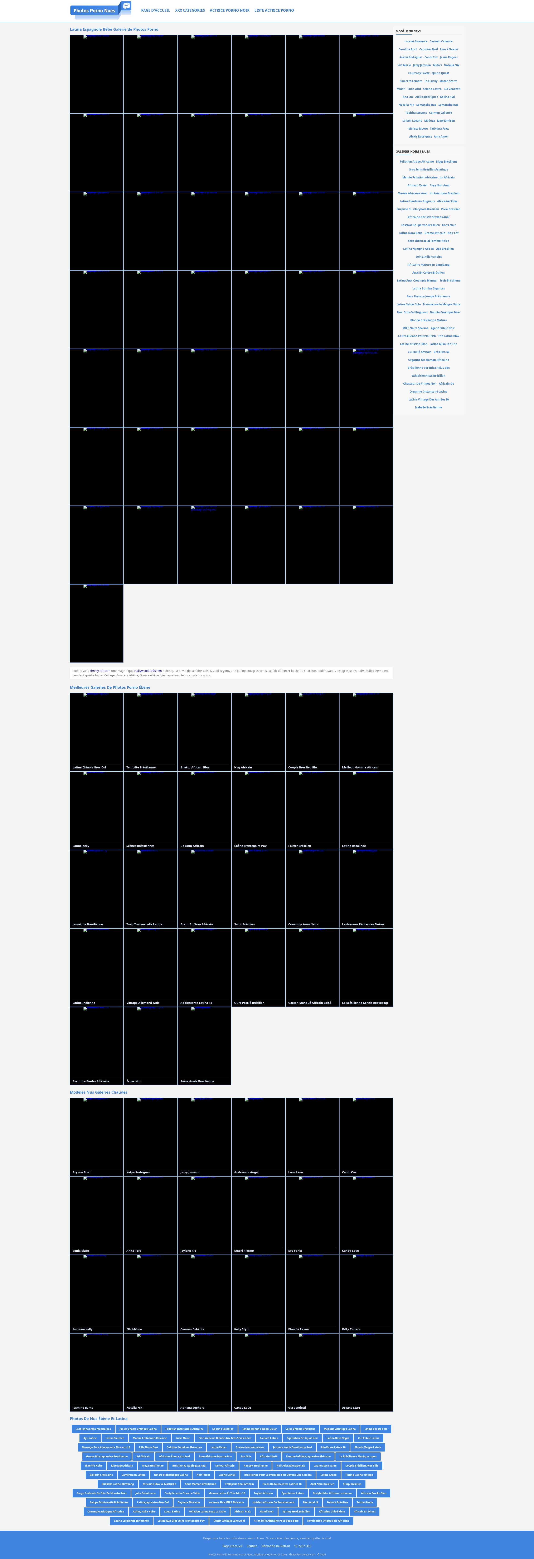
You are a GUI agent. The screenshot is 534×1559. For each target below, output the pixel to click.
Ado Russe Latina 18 (333, 1447)
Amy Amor (441, 136)
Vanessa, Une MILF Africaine (226, 1502)
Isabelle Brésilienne (428, 407)
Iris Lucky (430, 81)
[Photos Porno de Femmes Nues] (101, 19)
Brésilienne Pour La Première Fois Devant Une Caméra (278, 1475)
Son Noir (246, 1456)
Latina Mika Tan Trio (443, 344)
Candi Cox (431, 57)
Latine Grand (328, 1475)
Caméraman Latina (133, 1475)
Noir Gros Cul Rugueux (412, 312)
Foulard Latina (269, 1438)
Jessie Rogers (448, 57)
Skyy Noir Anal (440, 185)
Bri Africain (143, 1456)
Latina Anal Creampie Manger (417, 280)
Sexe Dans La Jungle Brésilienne (428, 296)
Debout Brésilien (337, 1502)
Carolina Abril (408, 49)
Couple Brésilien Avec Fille (361, 1465)
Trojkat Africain (263, 1493)
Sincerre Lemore (411, 81)
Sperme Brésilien (223, 1429)
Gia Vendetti (452, 89)
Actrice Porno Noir (229, 10)
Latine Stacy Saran (325, 1465)
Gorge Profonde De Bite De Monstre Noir (102, 1493)
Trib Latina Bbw (448, 336)
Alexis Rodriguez (411, 57)
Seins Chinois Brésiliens (300, 1429)
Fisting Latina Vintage (359, 1475)
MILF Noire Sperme (415, 328)
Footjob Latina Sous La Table (182, 1493)
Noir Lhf (452, 233)
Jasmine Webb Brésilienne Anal (292, 1447)
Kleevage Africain (122, 1465)
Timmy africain (99, 671)
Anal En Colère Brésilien (428, 272)
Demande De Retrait (276, 1546)
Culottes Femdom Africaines (184, 1447)
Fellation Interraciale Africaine (184, 1429)
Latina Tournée (115, 1438)
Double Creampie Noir (445, 312)
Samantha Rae (426, 105)
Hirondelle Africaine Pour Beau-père (276, 1520)
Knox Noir (449, 225)
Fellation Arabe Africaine (417, 161)
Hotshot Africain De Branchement (273, 1502)
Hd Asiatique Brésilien (444, 193)
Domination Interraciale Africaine (328, 1520)
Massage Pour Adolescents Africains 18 (106, 1447)
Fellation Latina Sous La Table (207, 1511)
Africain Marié (268, 1456)
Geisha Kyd (447, 97)
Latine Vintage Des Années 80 (429, 399)
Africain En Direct (364, 1511)
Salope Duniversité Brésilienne (109, 1502)
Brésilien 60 (441, 352)
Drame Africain (434, 233)
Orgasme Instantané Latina (428, 391)
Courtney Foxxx (419, 73)
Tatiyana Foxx (439, 128)
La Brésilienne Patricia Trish (417, 336)
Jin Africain (447, 177)
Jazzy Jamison (422, 65)
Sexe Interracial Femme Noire (428, 241)
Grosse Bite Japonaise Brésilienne (107, 1456)
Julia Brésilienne (145, 1493)
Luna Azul (414, 89)
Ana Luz (408, 97)
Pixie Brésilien (451, 209)
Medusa (429, 121)
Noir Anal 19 (310, 1502)
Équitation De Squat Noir (302, 1438)
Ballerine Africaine (101, 1475)
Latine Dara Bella (410, 233)
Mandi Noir (267, 1511)
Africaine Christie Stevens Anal (429, 217)
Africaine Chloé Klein (332, 1511)
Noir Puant (203, 1475)
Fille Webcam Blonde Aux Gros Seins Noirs (225, 1438)
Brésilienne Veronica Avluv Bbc (429, 368)
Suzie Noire (183, 1438)
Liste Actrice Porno (274, 10)
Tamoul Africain (225, 1465)
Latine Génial (227, 1475)
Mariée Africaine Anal (412, 193)
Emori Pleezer (449, 49)
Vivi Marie (404, 65)
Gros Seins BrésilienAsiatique (428, 169)
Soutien (252, 1546)
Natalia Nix (452, 65)
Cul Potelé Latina (368, 1438)
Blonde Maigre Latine (367, 1447)
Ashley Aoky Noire (144, 1511)
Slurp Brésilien (352, 1484)
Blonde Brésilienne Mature (428, 320)
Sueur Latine (172, 1511)
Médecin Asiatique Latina (340, 1429)
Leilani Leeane (412, 121)
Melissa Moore (418, 128)
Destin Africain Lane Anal (229, 1520)
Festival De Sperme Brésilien (420, 225)
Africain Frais (242, 1511)
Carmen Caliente (441, 41)
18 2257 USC (302, 1546)
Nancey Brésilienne (255, 1465)
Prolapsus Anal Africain (239, 1484)
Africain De (446, 383)
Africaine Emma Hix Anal (174, 1456)
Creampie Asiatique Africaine (106, 1511)
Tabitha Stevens (416, 113)
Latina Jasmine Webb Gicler (259, 1429)
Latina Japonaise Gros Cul (153, 1502)
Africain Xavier (418, 185)
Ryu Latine (90, 1438)
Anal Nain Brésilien (322, 1484)
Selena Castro (432, 89)
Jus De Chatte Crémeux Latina (138, 1429)
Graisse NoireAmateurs (250, 1447)
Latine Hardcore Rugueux (417, 201)
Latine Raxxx (219, 1447)
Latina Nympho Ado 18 (418, 249)
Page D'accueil (155, 10)
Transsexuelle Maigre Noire (441, 304)
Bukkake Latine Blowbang (118, 1484)
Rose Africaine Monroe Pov (215, 1456)
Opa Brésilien (445, 249)
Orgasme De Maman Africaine (428, 360)
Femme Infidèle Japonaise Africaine (308, 1456)
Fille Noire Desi (148, 1447)
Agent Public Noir (443, 328)
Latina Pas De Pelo (375, 1429)
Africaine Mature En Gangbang (429, 265)
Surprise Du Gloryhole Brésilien (418, 209)
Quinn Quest (440, 73)
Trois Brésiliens (450, 280)
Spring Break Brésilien (296, 1511)
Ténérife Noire (93, 1465)
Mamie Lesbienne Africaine (150, 1438)
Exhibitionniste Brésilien (428, 376)
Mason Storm (448, 81)
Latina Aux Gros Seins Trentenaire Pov (181, 1520)
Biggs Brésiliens (446, 161)
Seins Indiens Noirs (429, 257)
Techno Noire (365, 1502)
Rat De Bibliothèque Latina (171, 1475)
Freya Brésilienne (153, 1465)
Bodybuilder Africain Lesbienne (332, 1493)
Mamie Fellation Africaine (420, 177)
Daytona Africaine (189, 1502)
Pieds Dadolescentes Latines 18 (282, 1484)
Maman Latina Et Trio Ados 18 (227, 1493)
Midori (437, 65)
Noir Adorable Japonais (290, 1465)
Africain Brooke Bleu (373, 1493)
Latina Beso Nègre (338, 1438)
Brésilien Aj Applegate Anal (189, 1465)
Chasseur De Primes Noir (420, 383)
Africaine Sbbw (447, 201)
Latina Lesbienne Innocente (131, 1520)
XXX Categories (190, 10)
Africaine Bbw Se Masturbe (159, 1484)
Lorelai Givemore (416, 41)
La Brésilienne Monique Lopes (358, 1456)
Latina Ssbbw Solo (409, 304)
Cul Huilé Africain (420, 352)
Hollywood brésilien (148, 671)
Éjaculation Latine (293, 1493)
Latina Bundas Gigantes (428, 288)
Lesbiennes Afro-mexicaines (93, 1429)
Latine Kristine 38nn (414, 344)
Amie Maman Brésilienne (200, 1484)
